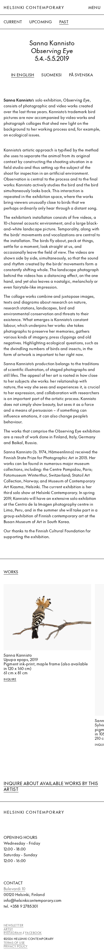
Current (13, 21)
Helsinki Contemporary (34, 7)
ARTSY (8, 929)
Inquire (10, 679)
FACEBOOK (33, 933)
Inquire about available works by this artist (51, 786)
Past (63, 21)
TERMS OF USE (14, 942)
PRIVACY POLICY (16, 946)
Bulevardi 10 (14, 888)
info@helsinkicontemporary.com (33, 900)
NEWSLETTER (13, 925)
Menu (94, 7)
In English (22, 74)
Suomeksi (51, 74)
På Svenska (81, 74)
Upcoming (40, 21)
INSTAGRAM (13, 933)
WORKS (11, 571)
